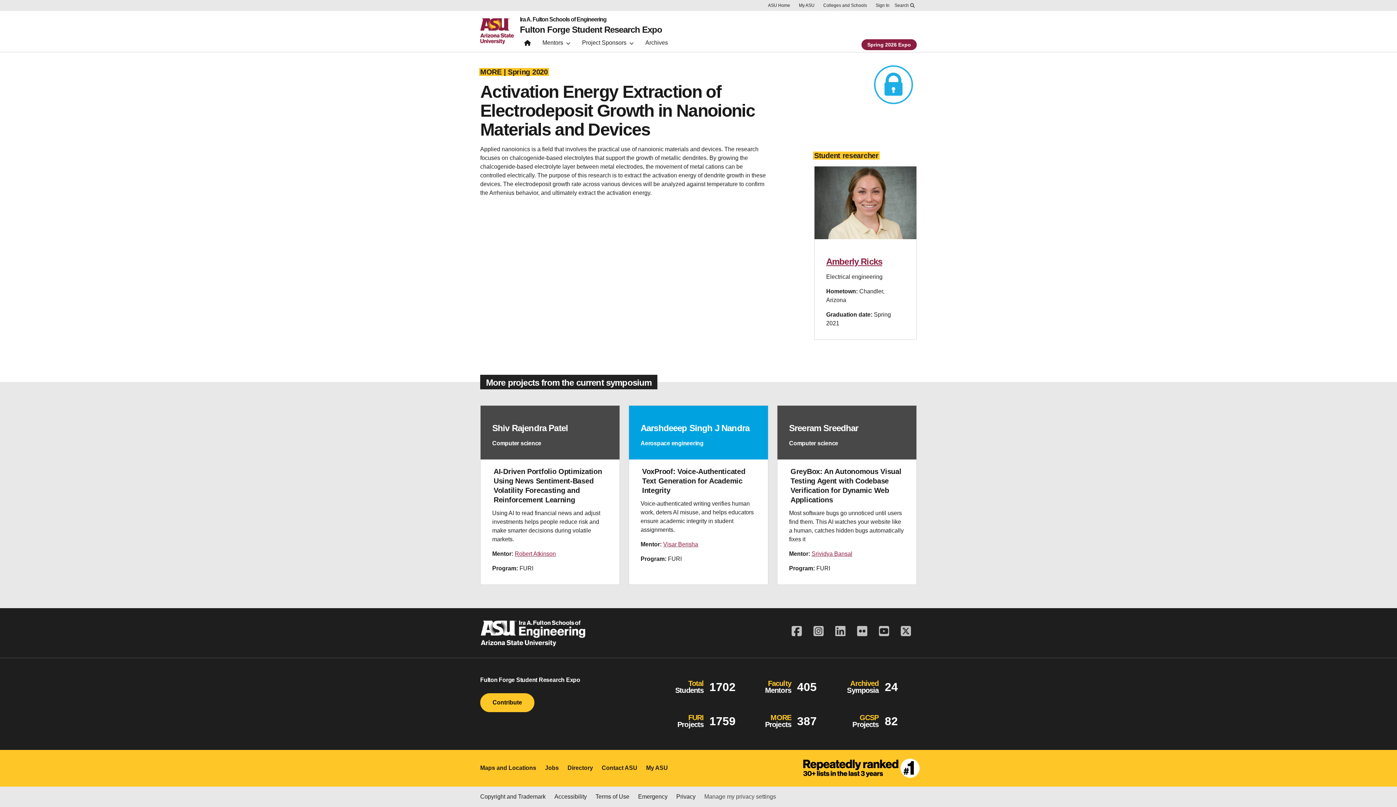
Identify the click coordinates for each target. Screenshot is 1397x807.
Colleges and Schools (845, 5)
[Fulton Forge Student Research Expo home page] (527, 44)
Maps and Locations (508, 768)
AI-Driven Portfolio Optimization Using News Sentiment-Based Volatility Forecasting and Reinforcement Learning (548, 485)
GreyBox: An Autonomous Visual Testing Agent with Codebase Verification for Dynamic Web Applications (846, 485)
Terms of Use (612, 797)
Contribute (507, 702)
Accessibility (570, 797)
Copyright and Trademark (513, 797)
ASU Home (779, 5)
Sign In (882, 5)
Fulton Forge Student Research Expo (591, 29)
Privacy (686, 797)
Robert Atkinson (535, 554)
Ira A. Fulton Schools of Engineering (563, 20)
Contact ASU (619, 768)
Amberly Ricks (854, 261)
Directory (580, 768)
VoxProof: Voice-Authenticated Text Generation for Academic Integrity (693, 480)
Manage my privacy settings (740, 797)
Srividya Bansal (832, 554)
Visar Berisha (680, 544)
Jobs (552, 768)
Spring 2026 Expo (889, 45)
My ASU (807, 5)
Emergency (653, 797)
